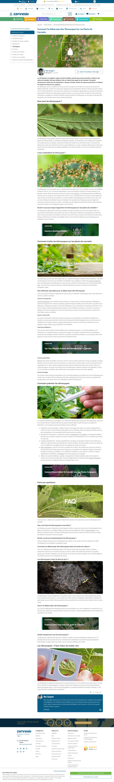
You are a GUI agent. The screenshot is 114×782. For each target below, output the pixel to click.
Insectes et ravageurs (18, 36)
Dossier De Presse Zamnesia (58, 748)
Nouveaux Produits (56, 738)
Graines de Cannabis (40, 733)
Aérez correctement (46, 447)
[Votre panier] (99, 14)
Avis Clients (54, 746)
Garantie (70, 755)
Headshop (38, 735)
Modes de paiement (72, 738)
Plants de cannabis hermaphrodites (22, 60)
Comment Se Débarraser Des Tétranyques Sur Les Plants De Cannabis (69, 24)
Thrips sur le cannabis (18, 57)
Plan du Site (54, 759)
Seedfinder (54, 733)
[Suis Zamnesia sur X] (26, 748)
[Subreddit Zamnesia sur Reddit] (20, 751)
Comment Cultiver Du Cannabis (21, 28)
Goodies (37, 751)
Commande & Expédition (73, 741)
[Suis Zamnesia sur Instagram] (20, 748)
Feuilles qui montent (18, 52)
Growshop (38, 748)
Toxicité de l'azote (17, 38)
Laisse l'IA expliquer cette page (89, 72)
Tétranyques (16, 46)
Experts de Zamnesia (56, 754)
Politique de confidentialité (60, 771)
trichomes (76, 193)
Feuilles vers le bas (17, 54)
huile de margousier (44, 301)
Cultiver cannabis (48, 24)
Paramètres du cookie (91, 777)
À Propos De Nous (56, 743)
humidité (83, 434)
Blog (53, 735)
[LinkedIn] (100, 710)
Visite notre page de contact (25, 744)
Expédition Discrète (56, 756)
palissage (61, 454)
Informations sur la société (74, 735)
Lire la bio (46, 709)
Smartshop (38, 743)
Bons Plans (38, 754)
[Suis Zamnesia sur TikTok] (17, 751)
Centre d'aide (71, 733)
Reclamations (71, 758)
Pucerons (15, 49)
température (74, 434)
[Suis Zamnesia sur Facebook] (17, 748)
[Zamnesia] (24, 14)
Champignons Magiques (41, 746)
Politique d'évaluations (73, 753)
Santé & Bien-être (39, 741)
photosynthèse (90, 530)
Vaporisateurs (39, 738)
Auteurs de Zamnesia (56, 751)
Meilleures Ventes (56, 741)
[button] (41, 71)
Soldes (37, 756)
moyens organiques (94, 281)
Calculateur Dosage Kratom (90, 741)
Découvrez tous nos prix (83, 723)
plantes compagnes (94, 458)
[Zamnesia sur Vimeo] (23, 748)
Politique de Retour (72, 750)
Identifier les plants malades (20, 41)
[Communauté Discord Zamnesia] (23, 751)
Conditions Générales (72, 743)
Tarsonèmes (15, 44)
